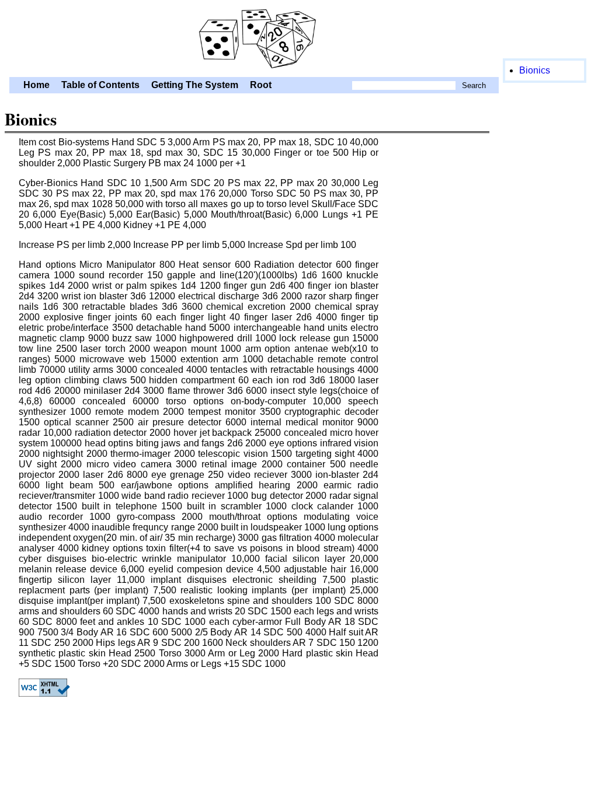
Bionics (534, 70)
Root (261, 85)
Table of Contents (100, 85)
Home (36, 85)
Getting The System (194, 85)
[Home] (254, 71)
